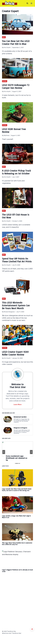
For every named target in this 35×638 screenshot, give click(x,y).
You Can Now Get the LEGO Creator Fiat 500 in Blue (16, 42)
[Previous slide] (3, 452)
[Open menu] (31, 3)
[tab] (15, 463)
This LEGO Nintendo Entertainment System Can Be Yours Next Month (16, 305)
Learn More (17, 404)
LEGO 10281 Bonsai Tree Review (14, 130)
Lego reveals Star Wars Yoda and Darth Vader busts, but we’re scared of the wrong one (17, 489)
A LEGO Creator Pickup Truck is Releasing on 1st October (16, 172)
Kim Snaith (7, 47)
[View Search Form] (27, 3)
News (3, 37)
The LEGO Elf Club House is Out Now (15, 216)
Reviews (4, 81)
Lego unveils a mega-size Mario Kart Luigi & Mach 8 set (16, 516)
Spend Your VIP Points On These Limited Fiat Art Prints (17, 260)
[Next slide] (31, 452)
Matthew (6, 135)
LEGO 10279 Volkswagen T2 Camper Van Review (15, 86)
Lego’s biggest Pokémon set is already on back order (17, 570)
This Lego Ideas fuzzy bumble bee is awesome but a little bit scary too (17, 543)
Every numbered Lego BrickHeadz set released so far (16, 458)
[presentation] (17, 24)
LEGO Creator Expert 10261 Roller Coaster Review (15, 353)
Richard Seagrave (9, 312)
